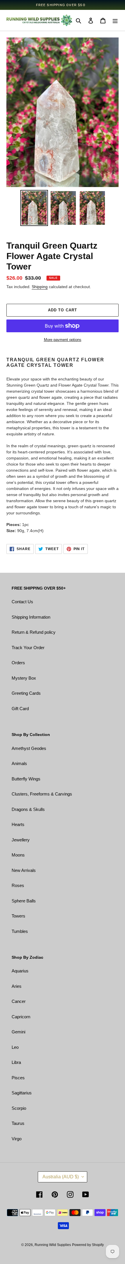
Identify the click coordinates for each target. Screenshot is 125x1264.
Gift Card (20, 708)
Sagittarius (22, 1092)
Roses (18, 885)
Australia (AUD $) (60, 1176)
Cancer (19, 1001)
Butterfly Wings (26, 778)
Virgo (17, 1138)
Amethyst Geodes (29, 748)
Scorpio (19, 1108)
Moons (18, 854)
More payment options (62, 339)
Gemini (18, 1031)
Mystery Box (24, 678)
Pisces (18, 1077)
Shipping (40, 286)
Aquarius (20, 970)
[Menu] (115, 20)
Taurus (18, 1123)
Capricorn (21, 1016)
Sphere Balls (24, 900)
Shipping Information (31, 617)
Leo (15, 1047)
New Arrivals (24, 870)
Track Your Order (28, 647)
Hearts (18, 824)
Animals (19, 763)
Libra (16, 1062)
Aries (17, 986)
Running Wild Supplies (53, 1245)
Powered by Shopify (88, 1245)
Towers (18, 915)
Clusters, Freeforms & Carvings (42, 793)
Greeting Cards (26, 693)
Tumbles (20, 931)
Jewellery (21, 839)
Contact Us (22, 601)
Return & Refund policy (34, 632)
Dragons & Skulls (28, 809)
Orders (18, 662)
